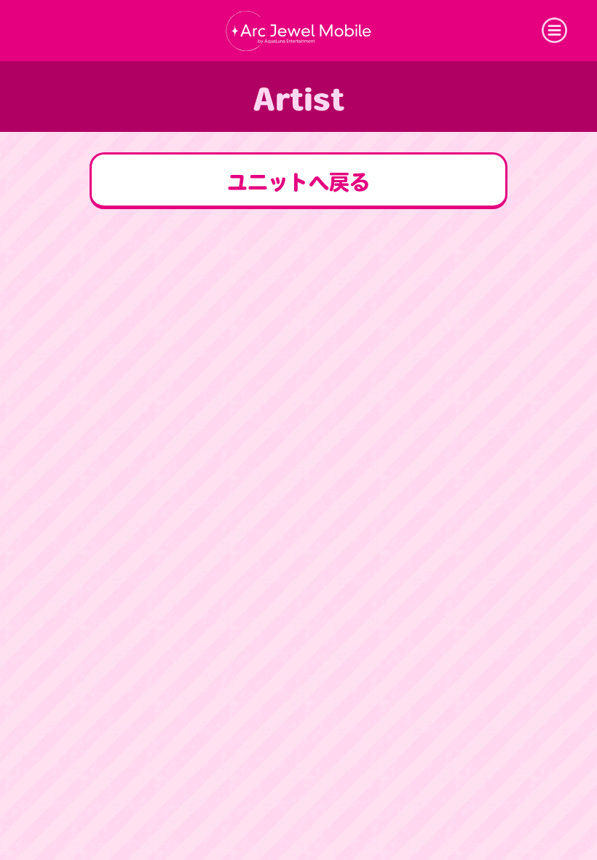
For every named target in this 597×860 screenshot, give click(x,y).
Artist (298, 99)
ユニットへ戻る (298, 182)
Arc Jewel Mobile (298, 30)
